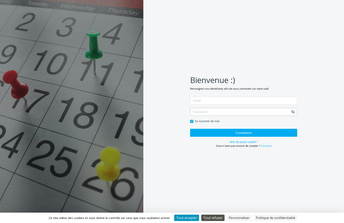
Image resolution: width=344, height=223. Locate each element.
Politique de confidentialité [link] (275, 218)
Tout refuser (213, 218)
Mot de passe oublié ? (244, 142)
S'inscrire (266, 146)
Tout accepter (186, 218)
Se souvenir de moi (207, 121)
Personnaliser (239, 218)
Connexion (244, 133)
